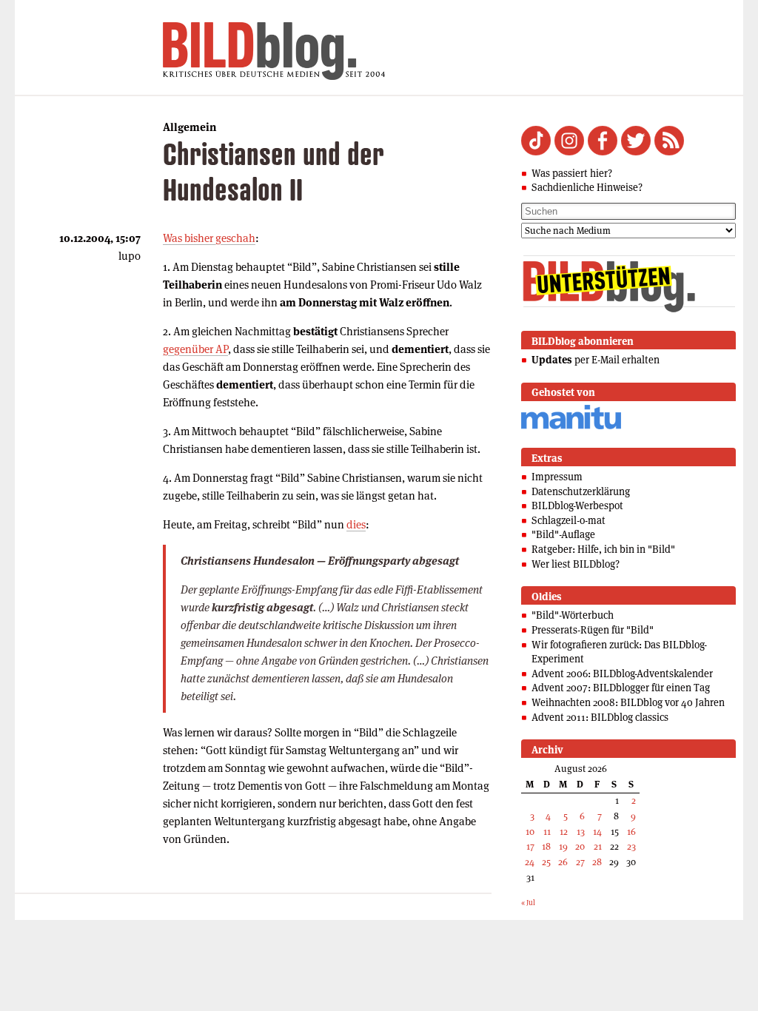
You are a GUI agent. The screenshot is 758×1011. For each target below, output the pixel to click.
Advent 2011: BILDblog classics (599, 717)
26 (563, 862)
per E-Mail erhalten (595, 359)
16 (631, 831)
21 (598, 846)
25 (546, 862)
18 (546, 846)
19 (563, 846)
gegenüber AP (195, 349)
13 (581, 831)
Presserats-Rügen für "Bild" (592, 630)
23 (631, 846)
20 (580, 846)
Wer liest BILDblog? (575, 564)
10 (530, 831)
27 (580, 862)
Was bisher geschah (209, 238)
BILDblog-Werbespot (577, 505)
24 (529, 862)
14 (597, 831)
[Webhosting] (571, 426)
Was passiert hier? (571, 173)
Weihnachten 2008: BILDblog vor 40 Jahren (628, 702)
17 (530, 846)
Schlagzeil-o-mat (568, 520)
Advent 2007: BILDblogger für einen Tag (620, 687)
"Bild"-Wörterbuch (572, 615)
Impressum (557, 476)
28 (597, 862)
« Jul (528, 902)
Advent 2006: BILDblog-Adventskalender (622, 673)
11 (547, 831)
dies (356, 524)
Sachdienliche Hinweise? (587, 187)
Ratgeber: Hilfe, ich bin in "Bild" (603, 549)
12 (564, 831)
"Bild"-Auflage (563, 534)
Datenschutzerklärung (580, 491)
